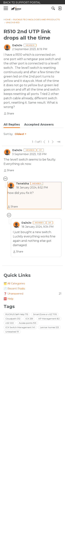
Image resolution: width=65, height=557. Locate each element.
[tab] (11, 125)
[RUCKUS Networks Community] (16, 8)
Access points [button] (27, 323)
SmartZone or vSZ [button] (45, 314)
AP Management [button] (49, 318)
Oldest (19, 134)
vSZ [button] (9, 323)
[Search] (53, 8)
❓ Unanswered (32, 293)
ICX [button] (29, 318)
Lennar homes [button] (49, 327)
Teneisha (22, 183)
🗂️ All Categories (14, 283)
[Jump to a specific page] (58, 142)
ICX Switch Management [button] (20, 327)
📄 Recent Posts (14, 288)
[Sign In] (60, 8)
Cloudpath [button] (12, 318)
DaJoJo (17, 45)
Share (9, 114)
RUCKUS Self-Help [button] (16, 314)
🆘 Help (8, 298)
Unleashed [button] (12, 331)
